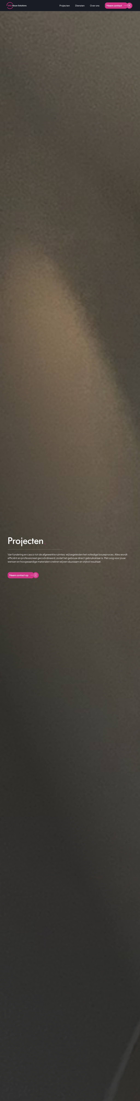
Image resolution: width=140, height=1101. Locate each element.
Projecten (64, 5)
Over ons (94, 5)
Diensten (79, 5)
